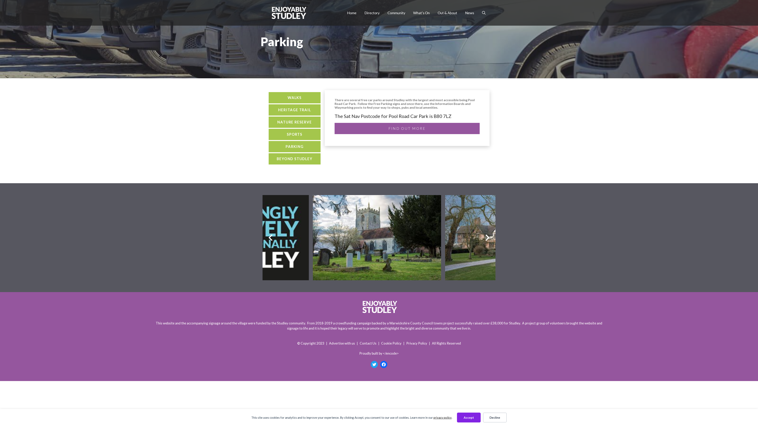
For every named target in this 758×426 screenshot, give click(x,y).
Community (396, 13)
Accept (469, 417)
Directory (372, 13)
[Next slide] (487, 238)
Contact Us (368, 343)
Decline (495, 417)
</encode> (391, 353)
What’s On (421, 13)
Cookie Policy (391, 343)
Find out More (407, 128)
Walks (295, 97)
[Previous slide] (271, 238)
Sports (294, 134)
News (469, 13)
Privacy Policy (416, 343)
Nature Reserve (294, 122)
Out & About (447, 13)
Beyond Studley (294, 159)
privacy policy (442, 417)
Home (351, 13)
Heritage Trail (294, 110)
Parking (295, 146)
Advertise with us (342, 343)
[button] (484, 13)
